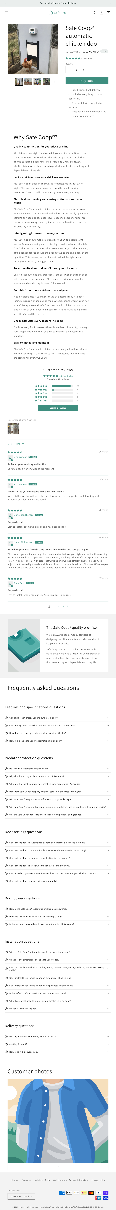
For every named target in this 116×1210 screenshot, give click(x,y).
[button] (6, 12)
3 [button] (59, 606)
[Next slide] (64, 1166)
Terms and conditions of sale (36, 1180)
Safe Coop (22, 1207)
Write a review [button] (58, 407)
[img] (15, 452)
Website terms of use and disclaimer (71, 1180)
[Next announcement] (110, 3)
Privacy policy (98, 1180)
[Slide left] (11, 81)
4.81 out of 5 (66, 376)
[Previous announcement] (6, 3)
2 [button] (54, 606)
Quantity (69, 64)
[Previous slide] (51, 1166)
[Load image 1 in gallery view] (19, 81)
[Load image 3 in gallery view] (37, 81)
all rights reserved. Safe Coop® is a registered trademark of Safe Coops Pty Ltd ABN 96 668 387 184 (65, 1207)
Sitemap (15, 1180)
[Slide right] (54, 81)
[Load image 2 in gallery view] (28, 81)
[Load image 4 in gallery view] (46, 81)
